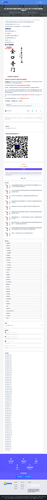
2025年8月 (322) (8, 375)
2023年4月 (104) (8, 424)
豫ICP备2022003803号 (39, 498)
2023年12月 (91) (8, 410)
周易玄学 (19, 12)
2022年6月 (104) (8, 441)
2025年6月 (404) (8, 379)
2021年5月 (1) (7, 450)
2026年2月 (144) (8, 365)
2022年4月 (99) (8, 444)
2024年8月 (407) (8, 396)
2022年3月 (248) (8, 446)
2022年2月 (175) (8, 448)
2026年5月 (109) (8, 360)
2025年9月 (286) (8, 374)
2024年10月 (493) (8, 393)
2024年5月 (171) (8, 401)
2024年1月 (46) (8, 408)
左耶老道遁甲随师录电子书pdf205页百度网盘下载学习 (33, 119)
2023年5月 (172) (8, 422)
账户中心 (22, 488)
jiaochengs (9, 110)
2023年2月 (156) (8, 427)
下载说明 (15, 488)
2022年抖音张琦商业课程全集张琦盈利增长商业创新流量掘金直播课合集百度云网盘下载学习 (26, 191)
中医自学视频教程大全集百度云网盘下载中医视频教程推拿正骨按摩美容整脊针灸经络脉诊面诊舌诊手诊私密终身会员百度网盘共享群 (26, 228)
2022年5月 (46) (8, 443)
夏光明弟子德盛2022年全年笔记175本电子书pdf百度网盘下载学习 (14, 119)
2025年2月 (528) (8, 386)
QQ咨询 (24, 178)
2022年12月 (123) (8, 431)
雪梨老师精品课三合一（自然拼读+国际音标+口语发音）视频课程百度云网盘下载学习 (26, 218)
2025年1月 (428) (8, 387)
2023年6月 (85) (8, 420)
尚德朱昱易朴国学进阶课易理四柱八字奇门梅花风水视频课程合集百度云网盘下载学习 (26, 202)
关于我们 (15, 484)
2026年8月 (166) (8, 355)
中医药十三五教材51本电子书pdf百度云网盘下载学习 (22, 233)
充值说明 (15, 486)
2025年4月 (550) (8, 382)
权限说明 (22, 486)
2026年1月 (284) (8, 367)
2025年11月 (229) (8, 370)
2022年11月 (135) (8, 432)
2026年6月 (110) (8, 358)
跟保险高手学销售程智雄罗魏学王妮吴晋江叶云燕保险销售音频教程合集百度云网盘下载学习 (26, 212)
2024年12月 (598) (8, 389)
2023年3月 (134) (8, 425)
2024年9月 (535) (8, 394)
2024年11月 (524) (8, 391)
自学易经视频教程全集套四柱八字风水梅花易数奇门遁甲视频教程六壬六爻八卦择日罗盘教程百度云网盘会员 (26, 186)
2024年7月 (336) (8, 398)
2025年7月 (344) (8, 377)
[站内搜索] (37, 2)
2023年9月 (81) (8, 415)
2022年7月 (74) (8, 439)
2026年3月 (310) (8, 363)
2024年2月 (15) (8, 406)
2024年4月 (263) (8, 403)
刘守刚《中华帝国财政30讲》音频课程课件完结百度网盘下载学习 (24, 195)
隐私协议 (22, 484)
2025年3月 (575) (8, 384)
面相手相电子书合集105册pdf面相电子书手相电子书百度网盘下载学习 (25, 206)
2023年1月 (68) (8, 429)
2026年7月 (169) (8, 356)
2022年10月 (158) (8, 434)
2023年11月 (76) (8, 412)
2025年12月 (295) (8, 368)
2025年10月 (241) (8, 372)
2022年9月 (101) (8, 436)
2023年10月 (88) (8, 413)
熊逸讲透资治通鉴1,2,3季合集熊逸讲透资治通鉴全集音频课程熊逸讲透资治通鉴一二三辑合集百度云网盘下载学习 (26, 223)
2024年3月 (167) (8, 405)
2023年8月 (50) (8, 417)
